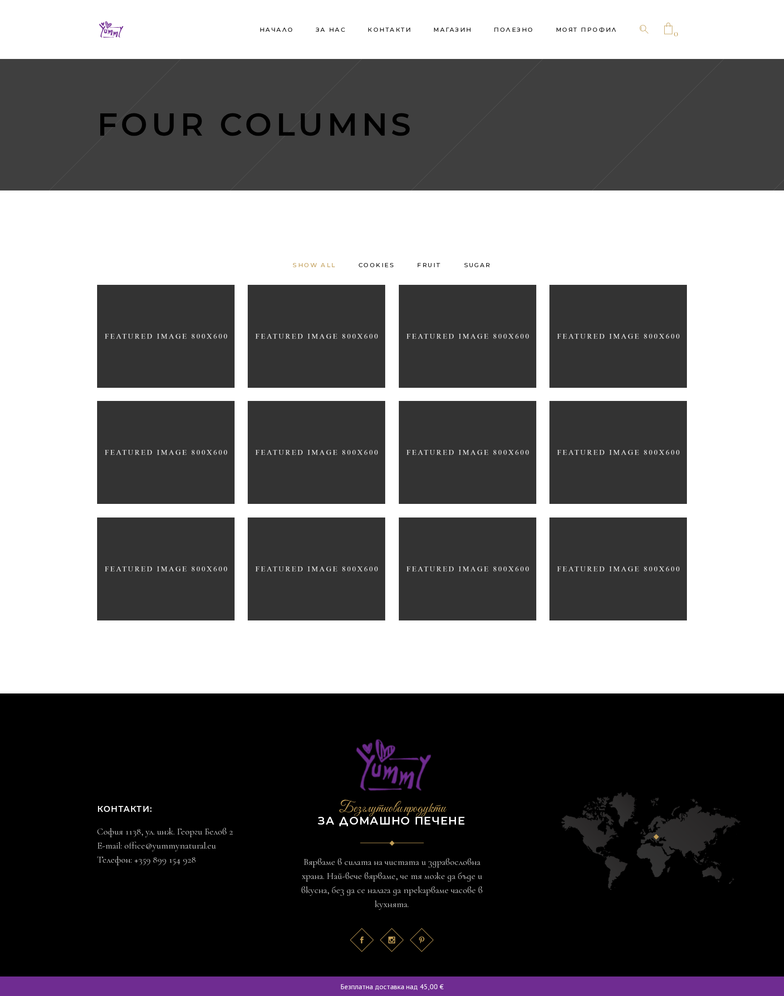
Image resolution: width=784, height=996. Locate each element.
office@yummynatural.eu (170, 845)
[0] (668, 29)
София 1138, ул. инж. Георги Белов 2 (165, 831)
